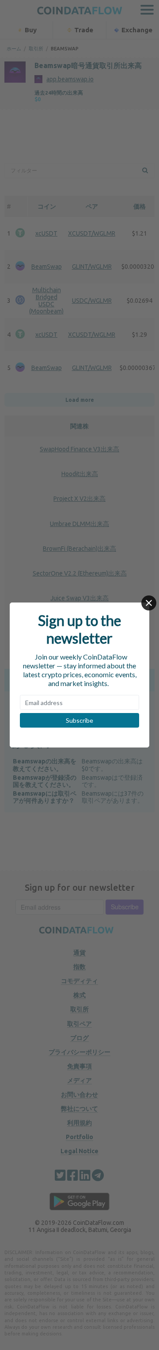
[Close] (148, 602)
